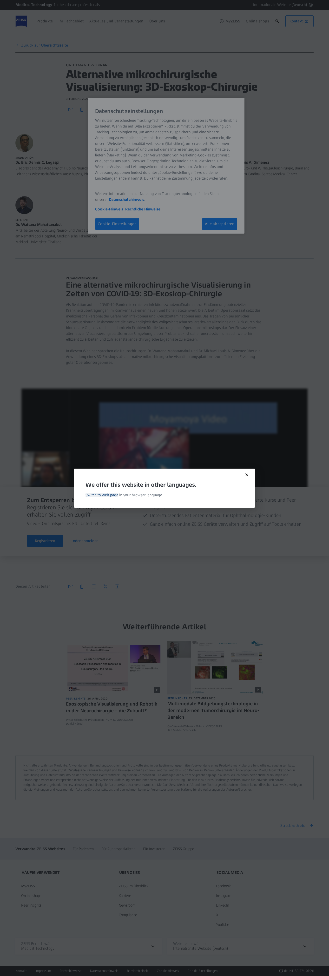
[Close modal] (246, 474)
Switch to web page (102, 495)
